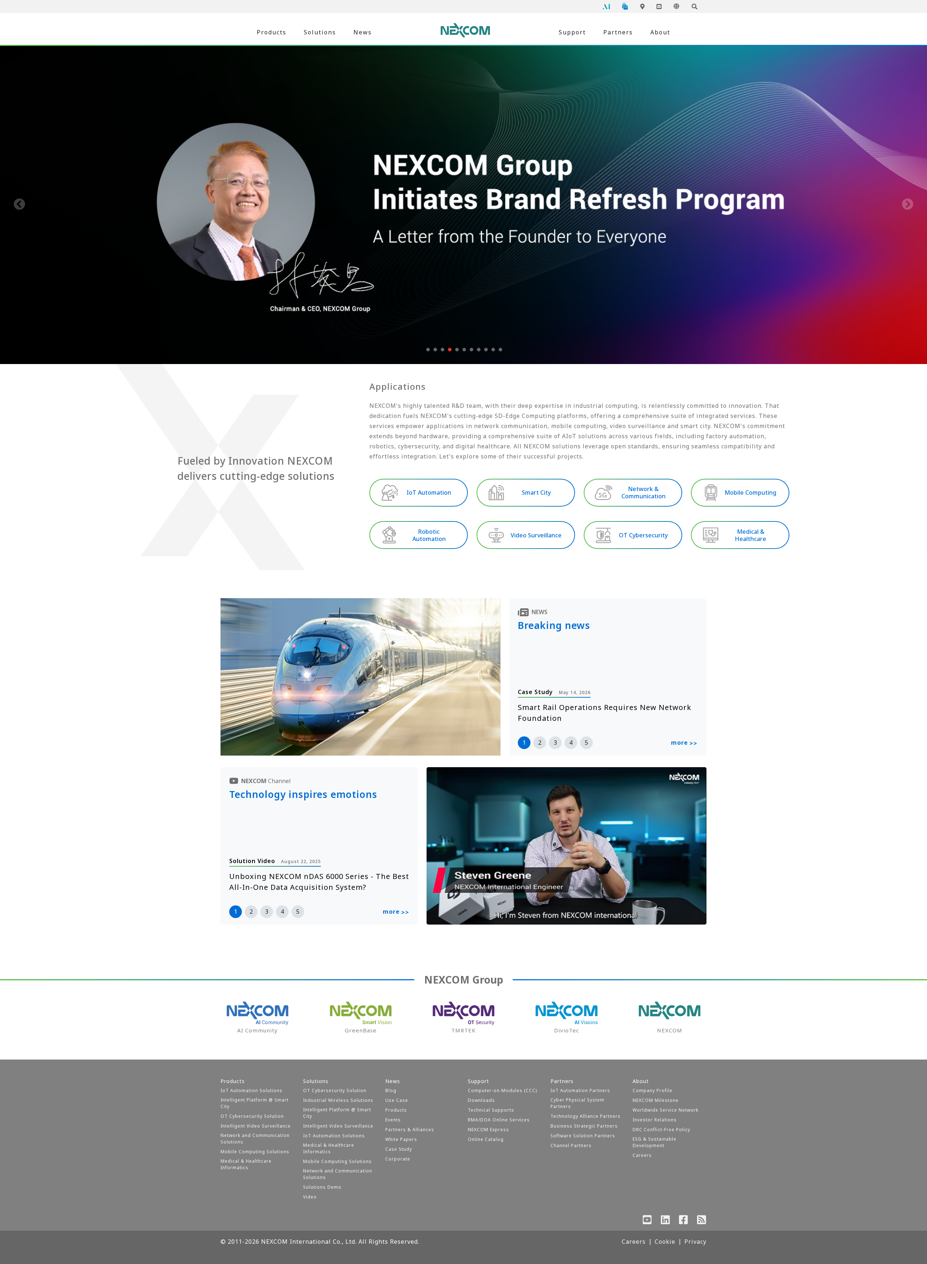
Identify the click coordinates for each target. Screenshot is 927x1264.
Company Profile (652, 1090)
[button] (427, 349)
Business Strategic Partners (584, 1126)
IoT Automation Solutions (251, 1090)
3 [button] (555, 743)
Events (393, 1120)
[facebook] (683, 1221)
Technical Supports (491, 1110)
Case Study (398, 1149)
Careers (642, 1155)
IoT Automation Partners (580, 1090)
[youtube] (647, 1221)
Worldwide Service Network (666, 1110)
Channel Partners (571, 1145)
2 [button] (539, 743)
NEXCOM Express (488, 1129)
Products (271, 32)
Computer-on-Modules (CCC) (502, 1090)
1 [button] (524, 743)
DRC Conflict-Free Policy (661, 1129)
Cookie (665, 1242)
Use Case (396, 1100)
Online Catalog (486, 1139)
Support (572, 32)
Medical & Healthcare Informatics (246, 1164)
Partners (618, 32)
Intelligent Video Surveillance (256, 1126)
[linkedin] (665, 1221)
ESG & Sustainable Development (654, 1142)
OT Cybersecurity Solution (252, 1116)
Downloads (481, 1100)
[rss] (701, 1221)
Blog (391, 1090)
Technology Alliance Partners (585, 1116)
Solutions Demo (322, 1187)
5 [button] (586, 743)
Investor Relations (655, 1120)
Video (310, 1197)
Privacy (695, 1242)
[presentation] (20, 205)
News (362, 32)
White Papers (401, 1139)
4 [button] (570, 743)
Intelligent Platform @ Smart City (255, 1103)
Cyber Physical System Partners (577, 1103)
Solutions (320, 32)
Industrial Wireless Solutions (338, 1100)
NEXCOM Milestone (656, 1100)
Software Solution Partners (582, 1136)
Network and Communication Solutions (255, 1138)
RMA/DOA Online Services (499, 1120)
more (684, 743)
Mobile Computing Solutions (255, 1152)
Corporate (397, 1159)
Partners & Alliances (409, 1129)
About (660, 32)
